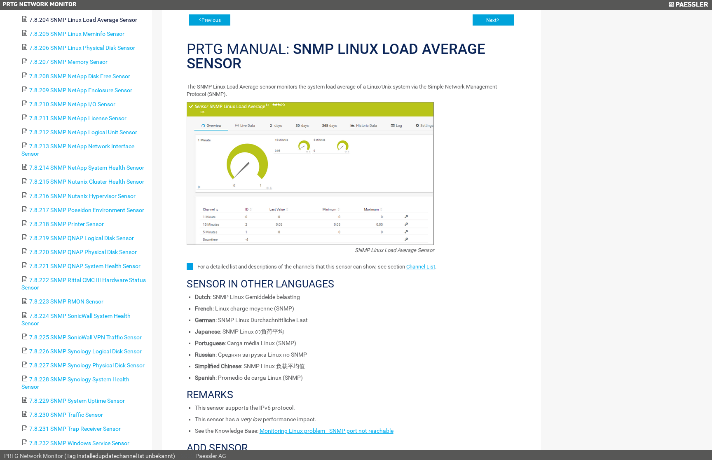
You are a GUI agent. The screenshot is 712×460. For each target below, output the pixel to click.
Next (491, 20)
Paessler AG (210, 456)
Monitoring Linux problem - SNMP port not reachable (326, 430)
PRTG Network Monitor (33, 456)
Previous (211, 20)
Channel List (420, 267)
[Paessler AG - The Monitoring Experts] (688, 5)
